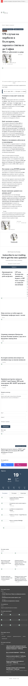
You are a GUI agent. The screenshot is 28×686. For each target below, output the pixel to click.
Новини (4, 30)
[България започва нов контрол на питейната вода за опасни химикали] (7, 571)
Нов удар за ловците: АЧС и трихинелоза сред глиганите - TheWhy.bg (15, 668)
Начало (10, 678)
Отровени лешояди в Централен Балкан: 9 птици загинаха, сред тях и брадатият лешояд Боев (20, 562)
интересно (9, 636)
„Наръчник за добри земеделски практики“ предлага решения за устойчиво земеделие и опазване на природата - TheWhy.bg (16, 647)
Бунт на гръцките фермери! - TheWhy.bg (15, 652)
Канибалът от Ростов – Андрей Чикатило (18, 514)
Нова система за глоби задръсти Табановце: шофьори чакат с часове (6, 562)
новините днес (4, 638)
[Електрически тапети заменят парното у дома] (5, 505)
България (3, 636)
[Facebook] (0, 685)
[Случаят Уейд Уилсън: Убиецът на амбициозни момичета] (5, 499)
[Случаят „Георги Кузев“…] (5, 616)
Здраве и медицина (18, 29)
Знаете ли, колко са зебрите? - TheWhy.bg (16, 656)
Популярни (4, 493)
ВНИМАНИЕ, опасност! (8, 29)
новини (24, 636)
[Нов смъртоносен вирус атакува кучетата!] (23, 627)
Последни (14, 493)
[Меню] (1, 12)
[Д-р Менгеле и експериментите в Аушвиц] (5, 510)
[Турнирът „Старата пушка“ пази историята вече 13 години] (14, 627)
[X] (1, 685)
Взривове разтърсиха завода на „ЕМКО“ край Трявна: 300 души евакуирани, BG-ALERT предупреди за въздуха (13, 450)
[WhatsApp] (2, 685)
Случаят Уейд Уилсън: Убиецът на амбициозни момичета (17, 498)
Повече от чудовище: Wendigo (16, 520)
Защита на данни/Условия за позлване (9, 607)
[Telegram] (3, 685)
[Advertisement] (16, 11)
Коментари (23, 493)
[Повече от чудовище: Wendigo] (5, 522)
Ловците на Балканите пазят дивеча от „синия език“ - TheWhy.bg (15, 662)
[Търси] (26, 12)
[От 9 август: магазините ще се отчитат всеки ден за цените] (5, 627)
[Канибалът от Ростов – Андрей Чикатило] (5, 516)
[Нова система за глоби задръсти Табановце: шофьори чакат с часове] (7, 555)
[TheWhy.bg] (5, 12)
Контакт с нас (16, 678)
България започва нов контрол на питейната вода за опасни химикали (6, 578)
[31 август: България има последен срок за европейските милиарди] (23, 621)
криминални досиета (17, 636)
